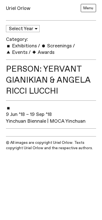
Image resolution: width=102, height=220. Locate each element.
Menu (88, 8)
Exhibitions (24, 46)
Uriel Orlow (18, 8)
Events (19, 52)
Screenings (59, 46)
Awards (45, 52)
